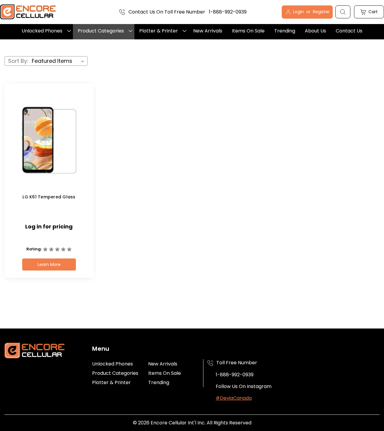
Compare (47, 145)
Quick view (47, 135)
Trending (284, 30)
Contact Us (349, 30)
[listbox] (59, 61)
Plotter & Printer (158, 30)
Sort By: (18, 61)
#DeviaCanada (234, 398)
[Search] (342, 11)
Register (321, 12)
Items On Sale (248, 30)
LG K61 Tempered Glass (48, 197)
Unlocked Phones (42, 30)
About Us (315, 30)
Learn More (49, 264)
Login (299, 12)
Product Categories (101, 30)
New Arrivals (207, 30)
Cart (372, 12)
